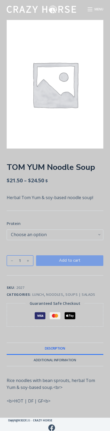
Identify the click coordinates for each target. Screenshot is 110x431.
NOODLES (54, 294)
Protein (14, 223)
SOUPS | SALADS (80, 294)
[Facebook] (51, 427)
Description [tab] (55, 348)
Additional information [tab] (55, 360)
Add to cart (69, 260)
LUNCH (38, 294)
